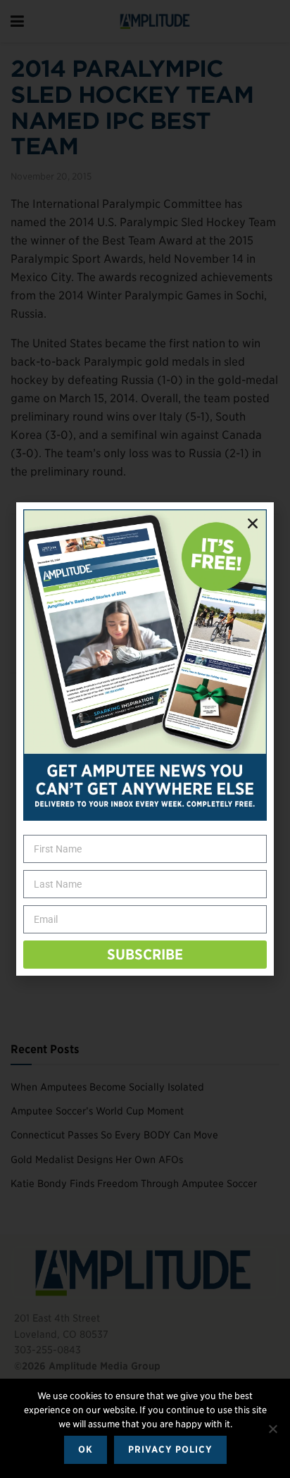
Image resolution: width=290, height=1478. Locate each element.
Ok (85, 1449)
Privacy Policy (170, 1449)
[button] (253, 523)
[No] (272, 1429)
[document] (145, 739)
